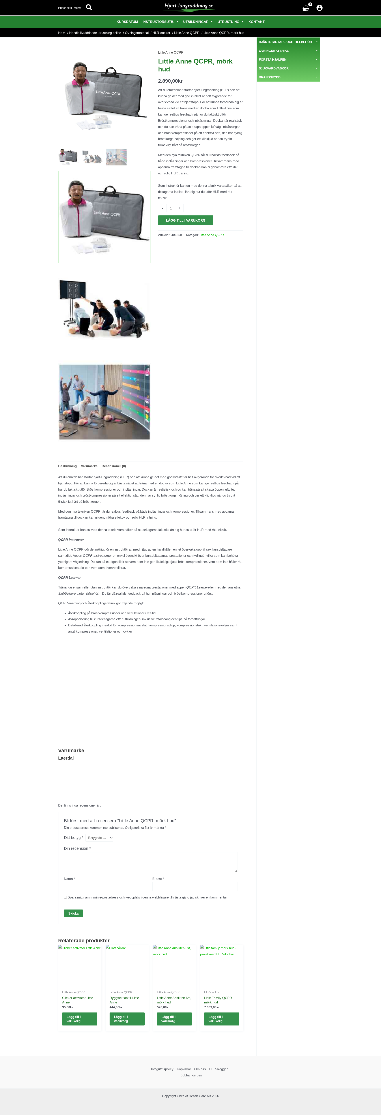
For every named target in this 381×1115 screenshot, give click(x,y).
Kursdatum (127, 22)
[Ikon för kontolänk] (319, 7)
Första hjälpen (272, 59)
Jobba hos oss (191, 1075)
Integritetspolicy (162, 1069)
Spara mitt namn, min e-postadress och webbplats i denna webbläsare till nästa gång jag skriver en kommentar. (148, 897)
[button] (89, 7)
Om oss (200, 1069)
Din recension (77, 848)
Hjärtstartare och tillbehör (285, 42)
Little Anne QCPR (170, 52)
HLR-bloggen (218, 1069)
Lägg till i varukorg (185, 220)
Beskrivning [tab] (67, 466)
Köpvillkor (184, 1069)
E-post (158, 879)
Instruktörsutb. (158, 22)
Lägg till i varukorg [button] (74, 1019)
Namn (69, 879)
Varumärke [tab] (89, 466)
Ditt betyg (73, 837)
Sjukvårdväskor (274, 68)
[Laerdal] (174, 259)
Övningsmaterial (274, 50)
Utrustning (228, 22)
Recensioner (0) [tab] (114, 466)
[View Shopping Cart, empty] (307, 8)
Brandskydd (269, 77)
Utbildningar (196, 22)
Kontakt (256, 22)
